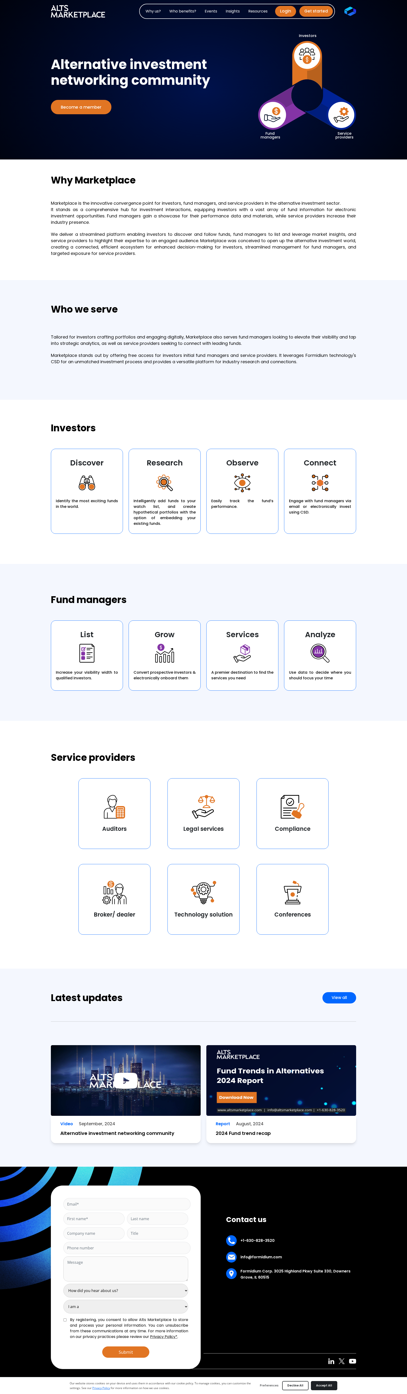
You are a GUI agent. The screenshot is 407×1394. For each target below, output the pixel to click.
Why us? (153, 11)
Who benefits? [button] (182, 11)
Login (285, 11)
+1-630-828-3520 (257, 1240)
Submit (126, 1352)
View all (339, 997)
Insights (233, 11)
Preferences (269, 1385)
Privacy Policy (101, 1388)
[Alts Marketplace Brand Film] (126, 1080)
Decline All (295, 1385)
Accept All (324, 1385)
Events (211, 11)
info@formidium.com (261, 1257)
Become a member (81, 107)
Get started (316, 11)
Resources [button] (258, 11)
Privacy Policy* (163, 1336)
